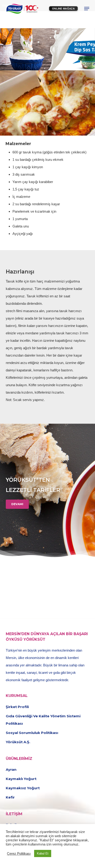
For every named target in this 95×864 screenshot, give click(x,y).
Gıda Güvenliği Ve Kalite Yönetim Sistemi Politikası (43, 720)
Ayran (11, 769)
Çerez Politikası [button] (19, 853)
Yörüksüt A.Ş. (18, 742)
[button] (86, 8)
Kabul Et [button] (42, 853)
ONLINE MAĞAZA (63, 8)
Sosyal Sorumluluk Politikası (32, 732)
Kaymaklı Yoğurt (21, 779)
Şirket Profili (17, 707)
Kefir (10, 797)
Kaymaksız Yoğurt (23, 788)
